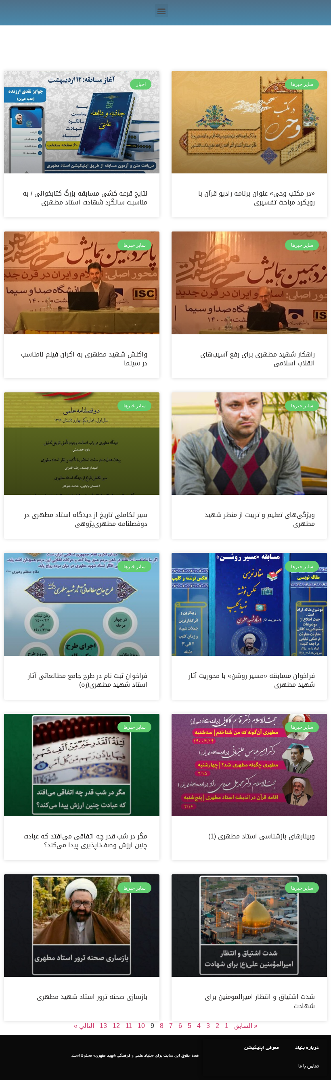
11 (129, 1025)
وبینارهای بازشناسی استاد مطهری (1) (261, 836)
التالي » (84, 1025)
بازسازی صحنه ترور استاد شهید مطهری (92, 996)
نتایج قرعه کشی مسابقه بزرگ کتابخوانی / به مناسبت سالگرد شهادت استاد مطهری (85, 197)
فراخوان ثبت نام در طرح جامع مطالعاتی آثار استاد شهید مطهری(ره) (87, 680)
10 (141, 1025)
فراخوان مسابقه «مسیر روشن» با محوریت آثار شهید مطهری (252, 680)
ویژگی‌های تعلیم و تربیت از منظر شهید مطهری (260, 519)
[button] (161, 10)
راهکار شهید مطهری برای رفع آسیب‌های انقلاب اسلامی (257, 358)
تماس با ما (308, 1067)
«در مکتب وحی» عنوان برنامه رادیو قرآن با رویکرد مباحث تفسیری (256, 197)
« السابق (246, 1025)
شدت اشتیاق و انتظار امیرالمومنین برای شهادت (260, 1001)
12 (116, 1025)
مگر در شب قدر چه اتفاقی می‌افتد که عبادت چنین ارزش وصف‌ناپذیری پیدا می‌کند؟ (85, 840)
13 (103, 1025)
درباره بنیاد (307, 1048)
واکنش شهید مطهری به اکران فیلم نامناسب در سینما (84, 358)
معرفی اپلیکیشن (261, 1048)
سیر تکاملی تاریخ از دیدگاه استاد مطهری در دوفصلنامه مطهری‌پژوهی (85, 519)
